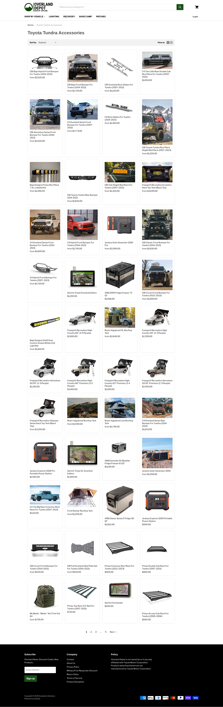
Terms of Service (74, 678)
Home (31, 25)
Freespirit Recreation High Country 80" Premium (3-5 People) (80, 383)
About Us (71, 663)
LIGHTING (54, 16)
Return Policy (73, 674)
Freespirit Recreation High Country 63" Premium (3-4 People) (117, 383)
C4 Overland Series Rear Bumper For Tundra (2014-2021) (154, 423)
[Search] (180, 7)
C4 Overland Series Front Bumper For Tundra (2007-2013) (80, 125)
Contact (70, 659)
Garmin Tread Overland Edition (82, 293)
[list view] (171, 42)
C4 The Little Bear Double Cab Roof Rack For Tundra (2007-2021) (156, 74)
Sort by (33, 42)
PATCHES (101, 16)
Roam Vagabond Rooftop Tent (81, 420)
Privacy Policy (73, 667)
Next (112, 632)
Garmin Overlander (114, 603)
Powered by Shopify (32, 699)
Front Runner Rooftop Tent (80, 511)
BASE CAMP (85, 16)
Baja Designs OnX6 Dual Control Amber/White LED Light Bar (42, 343)
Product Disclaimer (75, 682)
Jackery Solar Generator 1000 (156, 471)
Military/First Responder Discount (82, 671)
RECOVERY (69, 16)
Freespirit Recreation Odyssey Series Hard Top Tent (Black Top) (44, 423)
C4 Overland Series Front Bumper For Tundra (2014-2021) (42, 245)
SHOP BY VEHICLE (34, 16)
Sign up (30, 678)
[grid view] (168, 42)
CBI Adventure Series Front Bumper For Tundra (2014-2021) (43, 135)
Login (195, 16)
